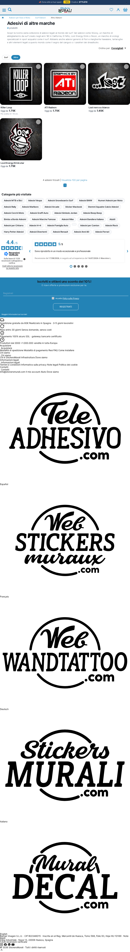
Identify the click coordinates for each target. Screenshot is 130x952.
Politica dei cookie (68, 364)
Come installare (66, 350)
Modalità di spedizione (11, 350)
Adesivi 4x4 (35, 225)
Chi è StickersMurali (10, 357)
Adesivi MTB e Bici (13, 200)
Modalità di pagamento (36, 350)
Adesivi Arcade (52, 207)
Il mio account (33, 371)
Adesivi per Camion (89, 225)
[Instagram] (2, 945)
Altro (15, 57)
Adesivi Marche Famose (44, 219)
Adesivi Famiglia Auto (57, 225)
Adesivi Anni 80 (81, 231)
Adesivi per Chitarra (13, 225)
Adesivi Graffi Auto (39, 213)
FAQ (55, 350)
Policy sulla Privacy (71, 298)
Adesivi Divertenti (38, 231)
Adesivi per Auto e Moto (19, 17)
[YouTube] (13, 945)
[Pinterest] (9, 945)
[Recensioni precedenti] (29, 251)
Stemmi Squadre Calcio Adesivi (103, 207)
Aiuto (43, 371)
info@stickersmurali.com (12, 371)
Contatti (5, 370)
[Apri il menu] (5, 10)
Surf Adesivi (40, 17)
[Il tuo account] (118, 9)
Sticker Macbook (73, 207)
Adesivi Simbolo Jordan (65, 213)
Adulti (112, 219)
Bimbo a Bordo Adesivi (15, 219)
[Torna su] (1, 950)
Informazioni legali (10, 362)
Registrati (66, 306)
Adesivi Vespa (35, 200)
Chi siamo (6, 355)
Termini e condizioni (10, 364)
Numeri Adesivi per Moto (110, 200)
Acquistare (6, 348)
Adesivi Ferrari (102, 231)
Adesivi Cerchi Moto (14, 213)
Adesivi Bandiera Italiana (92, 219)
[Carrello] (125, 9)
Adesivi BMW (85, 200)
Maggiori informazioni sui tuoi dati (14, 314)
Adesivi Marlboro (30, 207)
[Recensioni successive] (127, 251)
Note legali (52, 364)
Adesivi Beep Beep (92, 213)
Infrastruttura (28, 357)
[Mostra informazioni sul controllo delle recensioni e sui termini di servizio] (24, 259)
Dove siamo (41, 357)
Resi (51, 350)
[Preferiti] (111, 9)
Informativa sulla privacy (33, 364)
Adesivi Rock (111, 225)
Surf (6, 57)
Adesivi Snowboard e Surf (60, 200)
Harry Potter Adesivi (14, 231)
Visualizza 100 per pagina (74, 180)
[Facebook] (6, 945)
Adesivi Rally (10, 207)
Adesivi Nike (68, 219)
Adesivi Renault (60, 231)
